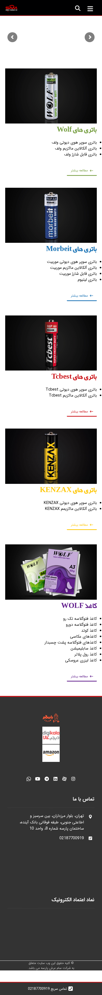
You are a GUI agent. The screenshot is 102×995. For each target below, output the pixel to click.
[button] (90, 8)
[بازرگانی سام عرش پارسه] (11, 8)
